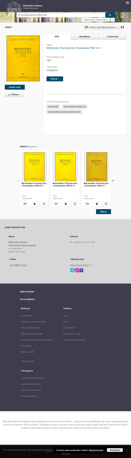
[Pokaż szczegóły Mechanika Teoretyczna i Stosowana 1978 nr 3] (43, 204)
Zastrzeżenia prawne (30, 384)
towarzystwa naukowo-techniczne (64, 111)
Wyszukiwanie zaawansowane (96, 20)
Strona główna (27, 299)
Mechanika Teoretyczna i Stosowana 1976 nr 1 (96, 184)
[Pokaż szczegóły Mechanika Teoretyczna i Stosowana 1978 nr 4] (74, 204)
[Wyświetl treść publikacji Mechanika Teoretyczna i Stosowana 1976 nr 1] (96, 204)
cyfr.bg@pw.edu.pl (18, 265)
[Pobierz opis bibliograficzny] (24, 204)
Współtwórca (69, 327)
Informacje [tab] (84, 36)
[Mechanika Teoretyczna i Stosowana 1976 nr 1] (96, 167)
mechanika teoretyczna (75, 106)
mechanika (53, 106)
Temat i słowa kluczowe (74, 339)
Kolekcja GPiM (27, 352)
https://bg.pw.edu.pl (79, 265)
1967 (48, 60)
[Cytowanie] (122, 27)
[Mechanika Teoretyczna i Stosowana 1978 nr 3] (34, 167)
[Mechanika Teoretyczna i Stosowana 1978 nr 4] (65, 167)
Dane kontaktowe (29, 396)
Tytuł (65, 315)
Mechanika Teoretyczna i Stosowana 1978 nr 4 (65, 184)
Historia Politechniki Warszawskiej (36, 339)
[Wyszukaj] (110, 14)
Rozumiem (115, 450)
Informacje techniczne (31, 390)
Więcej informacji (96, 450)
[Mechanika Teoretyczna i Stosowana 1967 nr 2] (23, 58)
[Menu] (127, 2)
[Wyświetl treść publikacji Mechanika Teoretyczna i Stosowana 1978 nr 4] (65, 204)
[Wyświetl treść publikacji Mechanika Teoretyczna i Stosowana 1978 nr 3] (34, 204)
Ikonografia (26, 345)
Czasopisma (26, 315)
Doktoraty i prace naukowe (33, 321)
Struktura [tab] (112, 36)
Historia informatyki (30, 327)
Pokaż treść (15, 87)
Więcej (103, 211)
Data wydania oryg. (72, 333)
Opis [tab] (57, 37)
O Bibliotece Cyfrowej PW (32, 378)
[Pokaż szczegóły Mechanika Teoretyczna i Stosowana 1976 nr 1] (106, 204)
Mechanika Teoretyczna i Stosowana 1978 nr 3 (34, 184)
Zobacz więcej (27, 361)
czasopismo (52, 70)
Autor (66, 321)
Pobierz (15, 94)
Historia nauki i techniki (31, 333)
